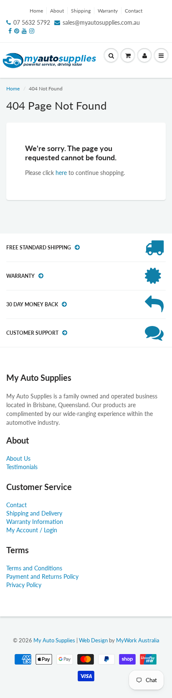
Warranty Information (34, 521)
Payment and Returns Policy (42, 576)
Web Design (93, 640)
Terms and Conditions (34, 568)
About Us (18, 458)
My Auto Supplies (54, 640)
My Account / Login (31, 530)
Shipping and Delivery (34, 513)
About (57, 11)
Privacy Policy (23, 584)
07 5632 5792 (31, 22)
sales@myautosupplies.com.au (101, 22)
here (61, 172)
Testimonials (22, 466)
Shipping (81, 11)
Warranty (108, 11)
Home (36, 11)
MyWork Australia (137, 640)
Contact (133, 11)
